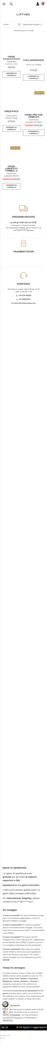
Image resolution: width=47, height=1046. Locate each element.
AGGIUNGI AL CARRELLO (11, 74)
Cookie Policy (10, 792)
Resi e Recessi (11, 782)
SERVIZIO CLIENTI (12, 625)
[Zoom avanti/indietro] (1, 1035)
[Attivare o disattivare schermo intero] (4, 1035)
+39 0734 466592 (11, 641)
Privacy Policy (10, 789)
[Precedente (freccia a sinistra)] (1, 1038)
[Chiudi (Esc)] (9, 1035)
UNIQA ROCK (11, 111)
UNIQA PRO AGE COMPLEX (34, 116)
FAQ (24, 670)
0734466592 (15, 1015)
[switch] (5, 1012)
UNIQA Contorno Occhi (11, 58)
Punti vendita (14, 664)
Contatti (35, 664)
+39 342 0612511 (9, 653)
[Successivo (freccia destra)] (4, 1038)
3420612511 (8, 1020)
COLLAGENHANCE (33, 60)
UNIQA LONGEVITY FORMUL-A (11, 168)
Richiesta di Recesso (14, 785)
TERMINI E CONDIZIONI (15, 771)
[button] (23, 577)
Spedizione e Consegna (15, 776)
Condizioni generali (13, 779)
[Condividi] (6, 1035)
